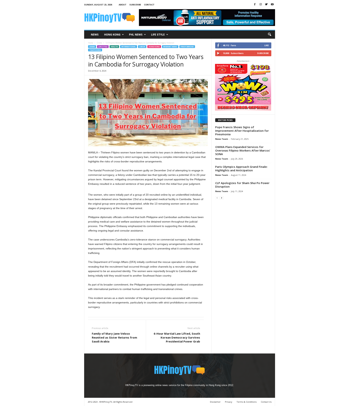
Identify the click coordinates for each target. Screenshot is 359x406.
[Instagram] (260, 4)
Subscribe (135, 4)
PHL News (135, 34)
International (128, 46)
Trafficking (95, 50)
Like (266, 45)
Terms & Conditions (247, 401)
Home (90, 42)
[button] (269, 34)
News (95, 34)
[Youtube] (272, 4)
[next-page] (221, 198)
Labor (142, 46)
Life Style (158, 34)
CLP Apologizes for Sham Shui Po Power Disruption (242, 184)
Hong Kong (112, 34)
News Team (221, 139)
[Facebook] (255, 4)
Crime (99, 42)
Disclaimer (215, 401)
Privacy (228, 401)
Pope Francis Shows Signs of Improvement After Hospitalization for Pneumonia (242, 130)
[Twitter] (266, 4)
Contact (149, 4)
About (122, 4)
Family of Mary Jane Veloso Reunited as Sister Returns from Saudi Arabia (114, 337)
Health (114, 46)
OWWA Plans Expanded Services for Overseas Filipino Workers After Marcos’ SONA (242, 150)
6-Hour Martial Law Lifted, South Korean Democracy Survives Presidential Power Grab (177, 337)
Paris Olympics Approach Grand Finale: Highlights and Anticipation (241, 168)
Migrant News (170, 46)
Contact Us (266, 401)
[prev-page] (217, 198)
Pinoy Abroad (187, 46)
